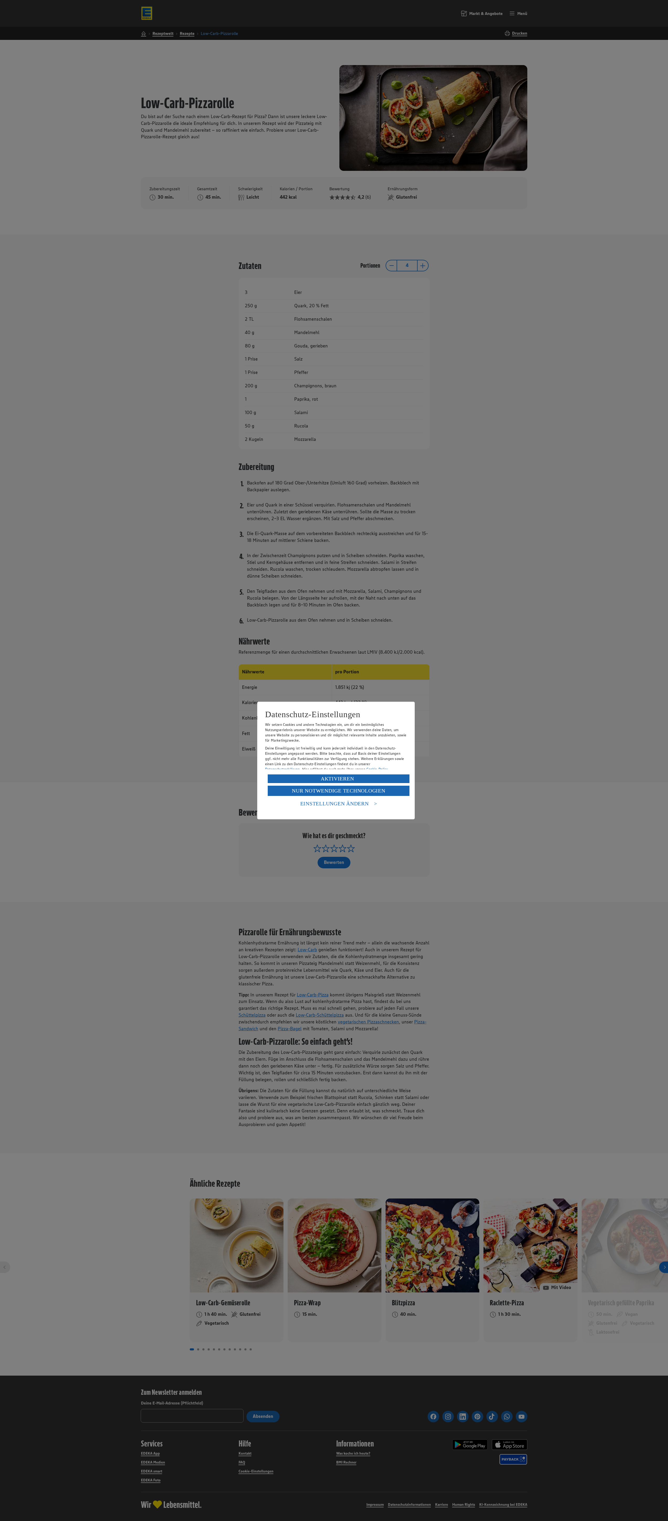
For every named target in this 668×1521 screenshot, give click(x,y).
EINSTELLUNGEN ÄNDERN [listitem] (334, 803)
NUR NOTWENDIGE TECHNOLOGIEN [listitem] (338, 791)
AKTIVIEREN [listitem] (337, 778)
